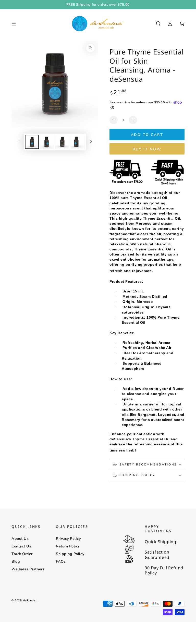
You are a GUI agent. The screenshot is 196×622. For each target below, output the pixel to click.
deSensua (29, 600)
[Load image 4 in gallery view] (77, 142)
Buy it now (147, 149)
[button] (158, 24)
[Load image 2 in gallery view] (47, 142)
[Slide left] (19, 142)
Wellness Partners (27, 569)
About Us (20, 538)
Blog (15, 561)
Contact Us (21, 546)
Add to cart (147, 134)
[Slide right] (91, 142)
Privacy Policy (68, 538)
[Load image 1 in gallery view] (32, 142)
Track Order (22, 553)
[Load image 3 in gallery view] (62, 142)
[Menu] (14, 24)
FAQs (61, 561)
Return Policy (68, 546)
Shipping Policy (70, 553)
